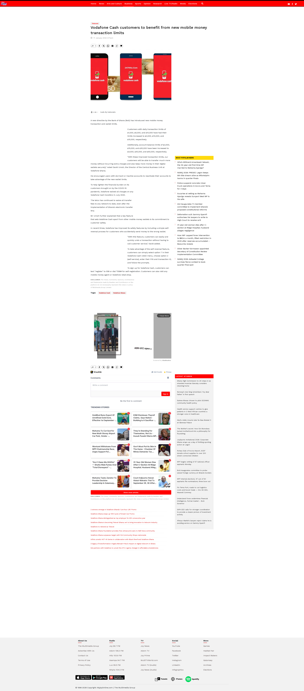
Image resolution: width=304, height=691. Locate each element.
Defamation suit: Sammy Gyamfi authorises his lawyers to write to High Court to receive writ (192, 217)
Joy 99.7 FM (114, 646)
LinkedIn (176, 665)
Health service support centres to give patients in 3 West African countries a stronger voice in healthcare (192, 412)
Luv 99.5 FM (115, 665)
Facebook (176, 651)
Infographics (177, 670)
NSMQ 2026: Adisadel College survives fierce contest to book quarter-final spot (191, 262)
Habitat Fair (208, 651)
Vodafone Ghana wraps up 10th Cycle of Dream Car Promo (113, 514)
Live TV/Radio (170, 3)
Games (206, 646)
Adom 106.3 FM (116, 651)
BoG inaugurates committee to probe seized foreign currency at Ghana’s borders (194, 472)
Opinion (147, 3)
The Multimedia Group (88, 646)
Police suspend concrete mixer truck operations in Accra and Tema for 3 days (193, 186)
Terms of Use (84, 660)
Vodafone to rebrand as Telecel (102, 527)
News (101, 3)
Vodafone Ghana (119, 293)
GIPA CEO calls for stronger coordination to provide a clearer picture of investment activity (194, 513)
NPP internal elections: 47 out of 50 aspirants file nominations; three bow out (193, 481)
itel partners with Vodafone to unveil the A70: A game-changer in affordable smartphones (124, 548)
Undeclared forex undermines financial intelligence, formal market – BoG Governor (192, 502)
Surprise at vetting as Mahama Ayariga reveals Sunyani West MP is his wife (193, 196)
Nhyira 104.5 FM (116, 670)
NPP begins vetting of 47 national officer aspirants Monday (193, 464)
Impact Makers (210, 655)
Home (93, 3)
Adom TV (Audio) (148, 665)
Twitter (175, 655)
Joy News (145, 646)
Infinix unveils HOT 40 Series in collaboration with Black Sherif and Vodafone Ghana (122, 539)
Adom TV (145, 651)
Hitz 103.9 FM (115, 655)
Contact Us (83, 655)
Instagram (176, 660)
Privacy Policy (84, 665)
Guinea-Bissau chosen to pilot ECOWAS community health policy (193, 403)
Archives (207, 665)
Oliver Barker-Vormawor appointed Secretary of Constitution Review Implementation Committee (193, 251)
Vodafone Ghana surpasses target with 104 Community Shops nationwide (118, 535)
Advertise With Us (86, 651)
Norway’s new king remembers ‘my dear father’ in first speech (193, 394)
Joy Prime (145, 655)
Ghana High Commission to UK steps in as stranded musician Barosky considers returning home (194, 384)
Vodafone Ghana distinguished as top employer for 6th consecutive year (118, 518)
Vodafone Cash (104, 293)
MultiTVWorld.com (149, 660)
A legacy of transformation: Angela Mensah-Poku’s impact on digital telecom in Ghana (123, 544)
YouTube (176, 646)
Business (128, 3)
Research (157, 3)
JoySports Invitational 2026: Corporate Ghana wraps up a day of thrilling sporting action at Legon (194, 443)
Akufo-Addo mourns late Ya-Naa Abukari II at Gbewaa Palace (194, 422)
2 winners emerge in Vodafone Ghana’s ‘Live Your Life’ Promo (113, 509)
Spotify (195, 679)
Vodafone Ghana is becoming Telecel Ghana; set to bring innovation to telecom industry (124, 522)
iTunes (178, 679)
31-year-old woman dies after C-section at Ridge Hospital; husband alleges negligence (193, 228)
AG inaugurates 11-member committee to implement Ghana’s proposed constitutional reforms (192, 207)
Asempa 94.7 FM (117, 660)
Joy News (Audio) (149, 670)
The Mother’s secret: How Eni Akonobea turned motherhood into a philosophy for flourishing (193, 432)
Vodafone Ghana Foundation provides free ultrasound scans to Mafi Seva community (123, 531)
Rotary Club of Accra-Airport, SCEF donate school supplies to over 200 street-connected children (191, 454)
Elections (192, 3)
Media (183, 3)
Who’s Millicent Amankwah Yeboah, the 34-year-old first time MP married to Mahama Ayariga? (193, 165)
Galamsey (207, 660)
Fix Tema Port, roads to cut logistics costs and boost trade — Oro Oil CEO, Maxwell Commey (192, 491)
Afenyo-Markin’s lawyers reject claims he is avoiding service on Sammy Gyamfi (194, 523)
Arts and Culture (114, 3)
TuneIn (163, 679)
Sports (138, 3)
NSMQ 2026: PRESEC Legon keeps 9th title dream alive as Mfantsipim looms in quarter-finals (193, 175)
